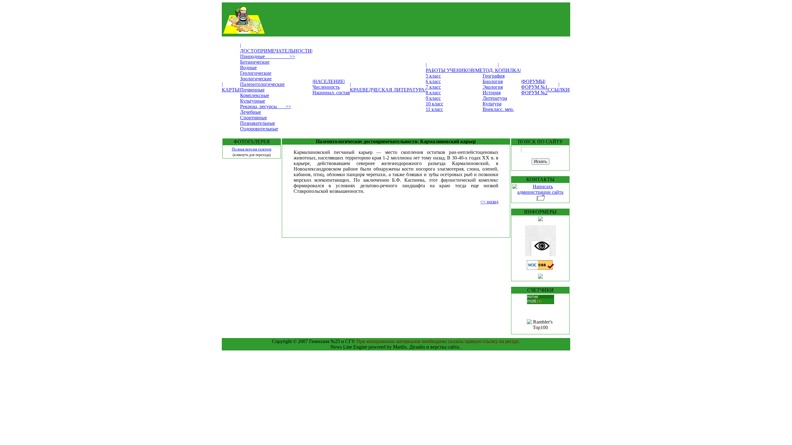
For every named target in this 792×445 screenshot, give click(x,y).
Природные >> (267, 56)
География (494, 75)
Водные (248, 67)
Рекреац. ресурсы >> (265, 106)
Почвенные (252, 89)
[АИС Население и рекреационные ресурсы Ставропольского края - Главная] (380, 32)
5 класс (433, 75)
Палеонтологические (262, 84)
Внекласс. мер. (498, 109)
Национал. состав (331, 92)
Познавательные (257, 123)
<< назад (489, 201)
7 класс (433, 87)
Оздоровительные (259, 128)
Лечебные (250, 112)
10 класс (434, 103)
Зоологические (256, 78)
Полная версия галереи (251, 149)
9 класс (433, 98)
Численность (326, 87)
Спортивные (253, 117)
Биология (493, 81)
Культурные (252, 101)
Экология (493, 87)
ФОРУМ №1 (534, 87)
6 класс (433, 81)
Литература (495, 98)
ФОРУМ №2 (534, 92)
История (492, 92)
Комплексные (254, 95)
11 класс (434, 109)
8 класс (433, 92)
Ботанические (254, 62)
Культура (492, 103)
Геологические (255, 73)
